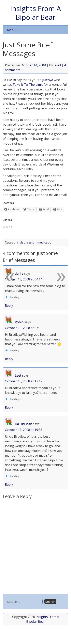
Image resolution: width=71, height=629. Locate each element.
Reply (9, 305)
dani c (19, 273)
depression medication (36, 242)
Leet (18, 375)
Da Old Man (23, 424)
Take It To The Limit (28, 84)
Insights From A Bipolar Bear (35, 13)
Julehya (47, 80)
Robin (19, 322)
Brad (57, 65)
